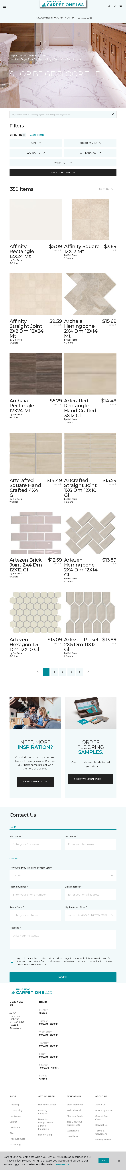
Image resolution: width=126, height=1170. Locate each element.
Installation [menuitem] (73, 1136)
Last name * (71, 836)
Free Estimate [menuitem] (17, 1138)
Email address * (73, 887)
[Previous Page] (37, 672)
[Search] (113, 114)
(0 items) (121, 6)
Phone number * (19, 887)
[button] (109, 6)
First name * (16, 836)
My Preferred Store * (76, 907)
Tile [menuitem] (12, 1133)
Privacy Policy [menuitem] (103, 1139)
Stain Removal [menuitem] (75, 1104)
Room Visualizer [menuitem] (47, 1104)
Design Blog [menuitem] (45, 1134)
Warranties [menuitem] (73, 1130)
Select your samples (87, 779)
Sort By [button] (104, 189)
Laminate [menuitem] (15, 1127)
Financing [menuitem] (15, 1144)
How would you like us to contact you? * (31, 868)
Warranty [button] (33, 152)
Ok (103, 1160)
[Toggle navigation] (4, 6)
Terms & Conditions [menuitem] (101, 1132)
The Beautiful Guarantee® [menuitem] (74, 1123)
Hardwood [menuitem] (15, 1116)
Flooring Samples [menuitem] (43, 1112)
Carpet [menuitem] (13, 1121)
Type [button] (33, 143)
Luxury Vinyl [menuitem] (16, 1110)
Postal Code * (17, 907)
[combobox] (60, 114)
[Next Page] (88, 672)
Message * (15, 928)
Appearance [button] (88, 152)
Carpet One (16, 55)
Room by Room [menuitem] (103, 1110)
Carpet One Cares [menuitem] (101, 1118)
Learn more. (62, 1164)
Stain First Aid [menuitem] (74, 1110)
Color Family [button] (88, 143)
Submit (63, 977)
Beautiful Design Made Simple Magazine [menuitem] (45, 1124)
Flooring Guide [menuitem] (75, 1116)
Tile (43, 55)
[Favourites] (115, 6)
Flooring (32, 55)
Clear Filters (37, 134)
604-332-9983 (85, 17)
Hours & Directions (15, 1026)
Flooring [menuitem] (14, 1104)
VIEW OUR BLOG (32, 781)
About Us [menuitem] (100, 1104)
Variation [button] (60, 162)
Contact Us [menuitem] (101, 1125)
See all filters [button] (60, 172)
